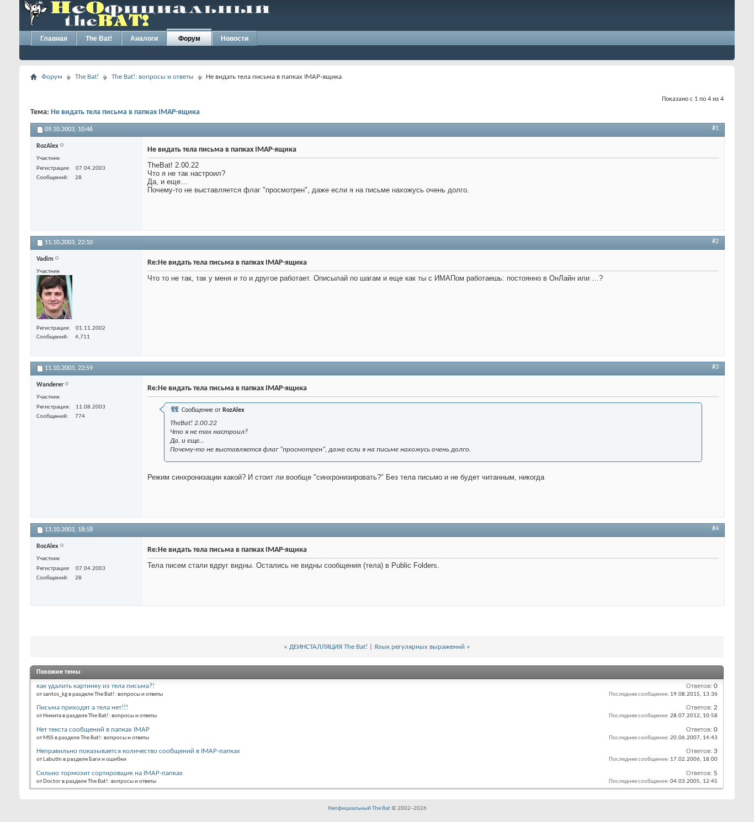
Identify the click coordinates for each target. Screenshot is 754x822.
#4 (715, 528)
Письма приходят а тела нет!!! (82, 707)
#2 (715, 241)
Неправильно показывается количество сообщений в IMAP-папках (138, 751)
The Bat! (99, 38)
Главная (53, 38)
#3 (715, 367)
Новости (234, 38)
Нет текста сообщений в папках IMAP (93, 729)
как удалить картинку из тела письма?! (95, 686)
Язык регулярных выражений (419, 647)
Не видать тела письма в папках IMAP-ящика (125, 112)
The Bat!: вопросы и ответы (152, 76)
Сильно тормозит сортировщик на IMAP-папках (109, 773)
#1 (715, 128)
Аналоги (144, 38)
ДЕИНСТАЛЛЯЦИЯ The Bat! (328, 647)
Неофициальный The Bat (359, 808)
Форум (189, 38)
